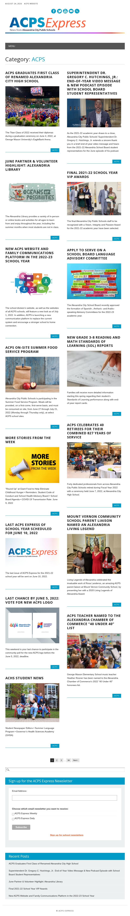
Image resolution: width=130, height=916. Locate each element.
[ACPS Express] (65, 32)
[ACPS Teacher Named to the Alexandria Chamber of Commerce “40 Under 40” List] (94, 667)
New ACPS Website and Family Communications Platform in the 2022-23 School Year (29, 255)
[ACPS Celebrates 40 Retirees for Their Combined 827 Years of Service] (94, 477)
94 (69, 760)
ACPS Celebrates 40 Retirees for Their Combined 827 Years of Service (89, 431)
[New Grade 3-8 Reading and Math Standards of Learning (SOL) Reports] (94, 386)
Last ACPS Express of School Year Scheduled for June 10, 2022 (28, 528)
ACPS (54, 150)
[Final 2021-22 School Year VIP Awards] (94, 214)
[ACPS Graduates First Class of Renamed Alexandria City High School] (32, 125)
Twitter (59, 11)
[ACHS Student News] (32, 721)
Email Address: (19, 791)
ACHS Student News (24, 678)
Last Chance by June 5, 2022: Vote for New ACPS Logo (32, 600)
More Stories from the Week (28, 440)
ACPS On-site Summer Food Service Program (31, 349)
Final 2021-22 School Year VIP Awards (92, 174)
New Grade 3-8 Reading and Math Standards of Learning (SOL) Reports (93, 341)
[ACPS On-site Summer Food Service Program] (32, 391)
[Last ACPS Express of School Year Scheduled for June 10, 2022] (32, 566)
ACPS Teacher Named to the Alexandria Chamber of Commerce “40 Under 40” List (94, 621)
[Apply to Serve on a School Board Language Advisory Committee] (94, 298)
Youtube (65, 11)
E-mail (71, 11)
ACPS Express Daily (25, 818)
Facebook (53, 11)
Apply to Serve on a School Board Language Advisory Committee (91, 254)
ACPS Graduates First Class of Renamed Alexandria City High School (32, 77)
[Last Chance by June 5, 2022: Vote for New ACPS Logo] (32, 642)
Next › (75, 760)
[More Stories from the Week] (32, 482)
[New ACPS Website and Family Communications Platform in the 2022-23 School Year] (32, 301)
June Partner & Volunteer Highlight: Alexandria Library (31, 165)
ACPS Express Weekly (26, 813)
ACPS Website (31, 3)
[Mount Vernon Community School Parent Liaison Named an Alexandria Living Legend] (94, 573)
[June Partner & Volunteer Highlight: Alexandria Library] (32, 209)
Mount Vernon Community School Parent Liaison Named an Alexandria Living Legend (94, 522)
